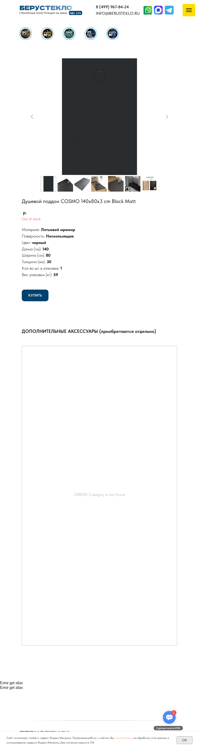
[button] (112, 33)
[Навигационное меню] (189, 10)
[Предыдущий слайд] (32, 116)
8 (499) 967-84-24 (112, 6)
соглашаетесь (123, 738)
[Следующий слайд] (167, 116)
